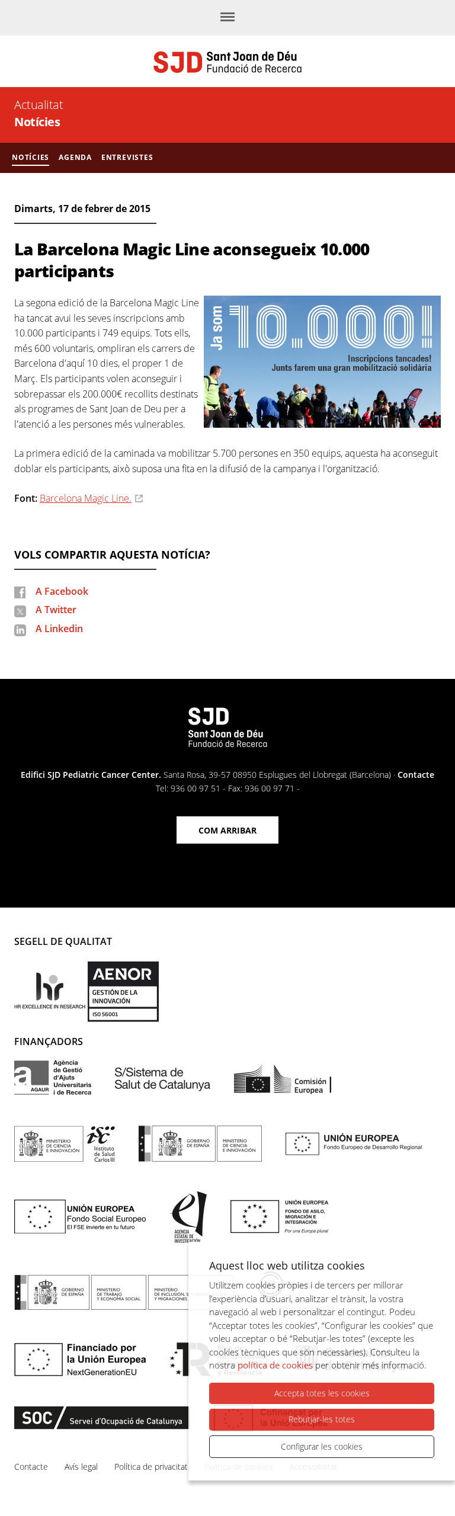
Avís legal (81, 1466)
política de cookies (275, 1365)
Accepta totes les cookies (322, 1393)
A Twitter (56, 609)
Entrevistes (127, 157)
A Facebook (62, 591)
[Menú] (227, 18)
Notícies (37, 122)
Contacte (416, 774)
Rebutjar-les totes (322, 1419)
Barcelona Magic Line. (86, 498)
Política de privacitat (151, 1466)
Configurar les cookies (322, 1446)
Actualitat (38, 105)
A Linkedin (59, 628)
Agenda (75, 157)
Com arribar (227, 830)
